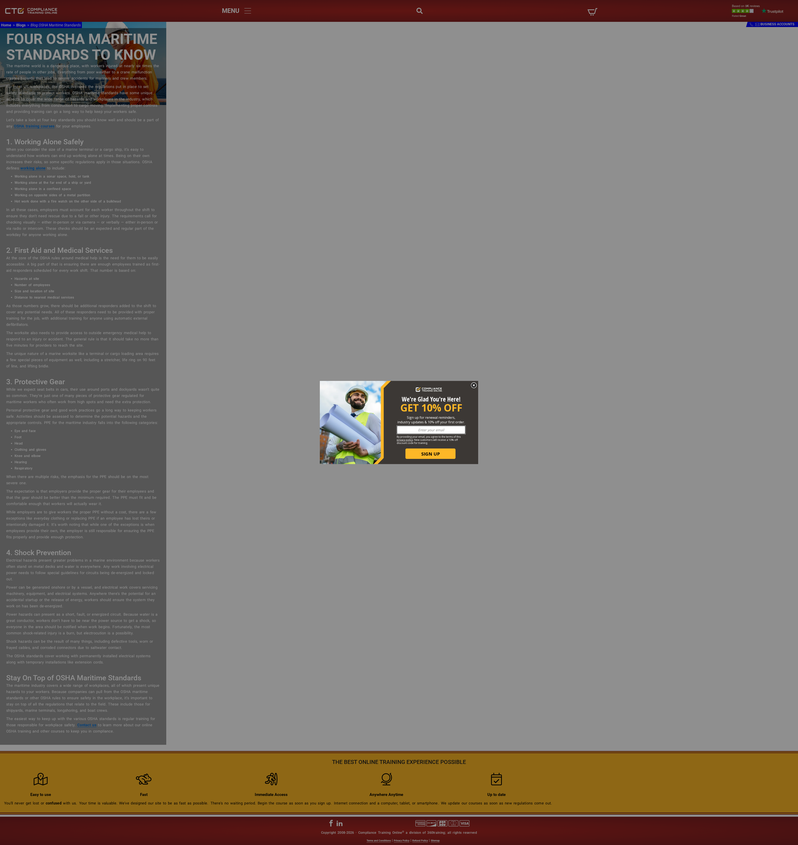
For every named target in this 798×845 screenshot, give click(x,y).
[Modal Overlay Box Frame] (399, 422)
